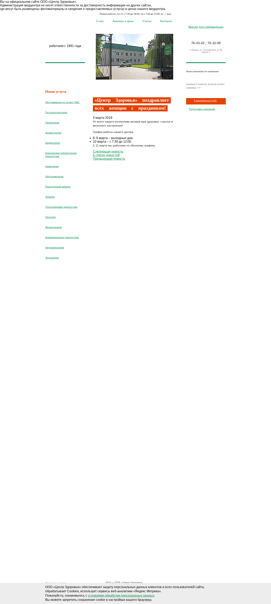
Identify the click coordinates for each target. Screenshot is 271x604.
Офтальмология (54, 176)
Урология (50, 217)
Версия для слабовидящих (206, 26)
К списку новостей (106, 155)
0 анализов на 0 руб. (205, 100)
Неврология (52, 166)
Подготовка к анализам (202, 109)
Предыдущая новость (109, 158)
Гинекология (52, 122)
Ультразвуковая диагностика (61, 207)
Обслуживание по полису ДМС (62, 102)
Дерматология (53, 133)
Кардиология (52, 143)
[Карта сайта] (206, 20)
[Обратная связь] (211, 20)
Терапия (50, 197)
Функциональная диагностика (62, 237)
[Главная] (200, 20)
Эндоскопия (52, 257)
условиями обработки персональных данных (121, 595)
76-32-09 (214, 43)
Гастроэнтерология (56, 112)
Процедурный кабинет (58, 186)
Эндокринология (54, 247)
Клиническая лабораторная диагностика (61, 155)
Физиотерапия (53, 227)
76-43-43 (197, 43)
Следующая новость (108, 151)
